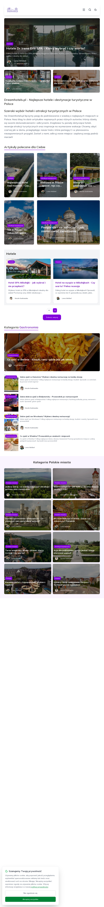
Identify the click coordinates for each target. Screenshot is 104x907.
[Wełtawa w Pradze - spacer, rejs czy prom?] (52, 175)
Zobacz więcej (52, 317)
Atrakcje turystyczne (48, 178)
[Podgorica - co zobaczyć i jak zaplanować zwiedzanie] (68, 222)
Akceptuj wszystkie (30, 899)
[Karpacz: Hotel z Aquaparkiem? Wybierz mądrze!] (27, 579)
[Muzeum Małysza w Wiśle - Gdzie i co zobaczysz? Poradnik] (76, 515)
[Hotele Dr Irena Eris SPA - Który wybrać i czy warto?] (52, 42)
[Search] (89, 9)
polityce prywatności (39, 887)
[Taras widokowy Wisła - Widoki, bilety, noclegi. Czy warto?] (27, 547)
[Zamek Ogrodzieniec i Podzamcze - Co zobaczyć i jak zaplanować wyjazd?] (27, 515)
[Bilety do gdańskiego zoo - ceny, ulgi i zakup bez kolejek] (85, 175)
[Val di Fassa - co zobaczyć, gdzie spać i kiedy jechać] (19, 222)
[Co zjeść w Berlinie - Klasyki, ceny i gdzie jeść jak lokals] (52, 352)
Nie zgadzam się (30, 893)
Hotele (9, 44)
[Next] (55, 310)
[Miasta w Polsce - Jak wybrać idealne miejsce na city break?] (76, 483)
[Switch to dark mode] (95, 9)
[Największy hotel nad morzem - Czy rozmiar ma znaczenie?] (19, 175)
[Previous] (49, 310)
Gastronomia (13, 355)
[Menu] (83, 9)
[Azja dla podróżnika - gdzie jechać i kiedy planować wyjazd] (76, 547)
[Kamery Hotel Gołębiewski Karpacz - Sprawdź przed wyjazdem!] (76, 579)
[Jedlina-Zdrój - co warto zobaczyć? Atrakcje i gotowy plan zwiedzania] (27, 483)
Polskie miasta (11, 483)
